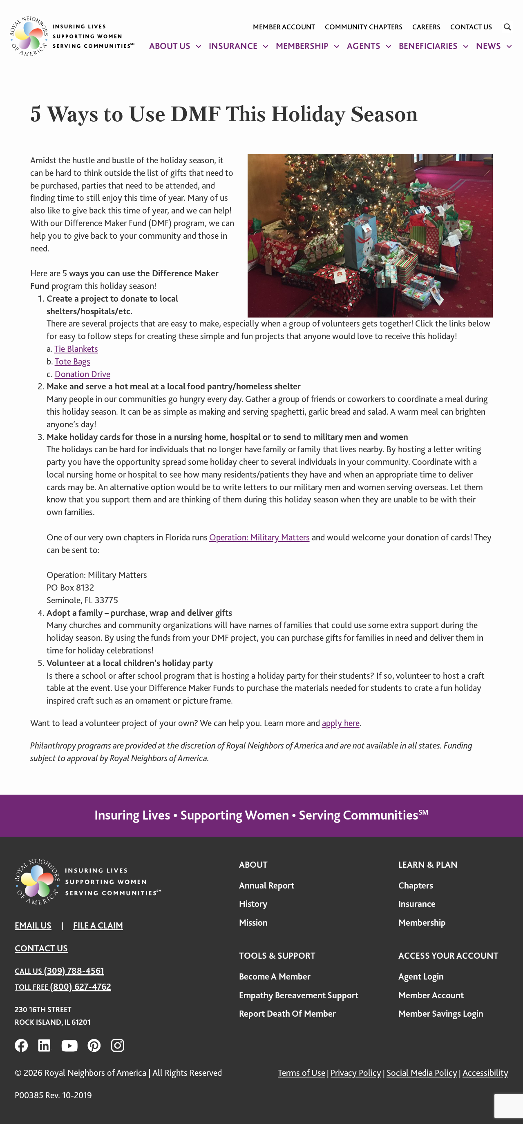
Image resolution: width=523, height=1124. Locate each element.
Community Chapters (363, 27)
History (253, 904)
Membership (302, 46)
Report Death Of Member (287, 1013)
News (488, 46)
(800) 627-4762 (80, 987)
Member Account (284, 27)
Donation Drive (82, 374)
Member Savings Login (440, 1013)
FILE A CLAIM (98, 925)
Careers (426, 27)
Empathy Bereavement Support (298, 995)
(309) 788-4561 (74, 971)
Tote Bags (72, 361)
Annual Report (266, 885)
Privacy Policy (356, 1073)
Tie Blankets (76, 349)
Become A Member (275, 976)
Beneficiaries (428, 46)
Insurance (233, 46)
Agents (363, 46)
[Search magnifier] (507, 27)
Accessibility (485, 1073)
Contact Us (471, 27)
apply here (341, 723)
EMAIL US (33, 925)
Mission (253, 922)
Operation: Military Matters (259, 537)
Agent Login (421, 976)
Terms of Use (301, 1073)
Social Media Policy (422, 1073)
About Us (169, 46)
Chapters (415, 885)
